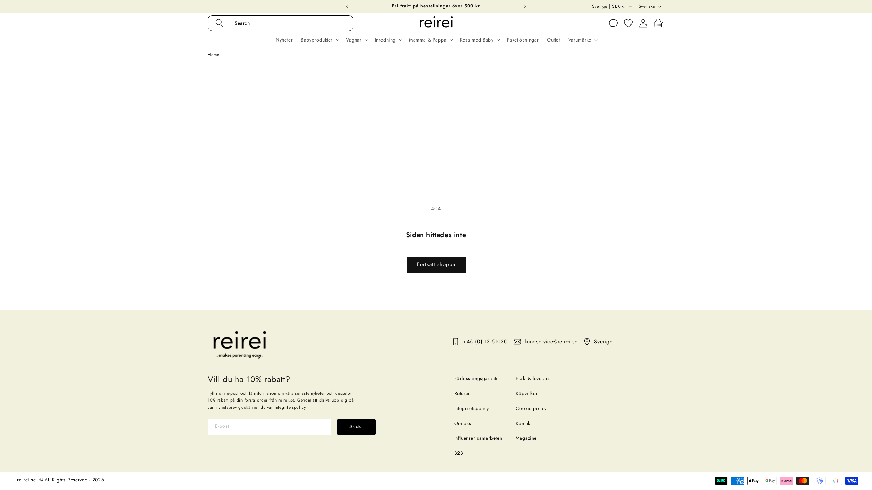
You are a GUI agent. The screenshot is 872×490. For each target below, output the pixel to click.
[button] (287, 23)
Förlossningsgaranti (476, 378)
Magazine (526, 438)
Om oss (462, 423)
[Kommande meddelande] (524, 6)
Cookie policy (531, 408)
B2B (458, 453)
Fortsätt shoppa (436, 264)
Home (213, 55)
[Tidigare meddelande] (347, 6)
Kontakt (523, 423)
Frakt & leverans (533, 378)
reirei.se (26, 479)
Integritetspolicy (471, 408)
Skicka (356, 426)
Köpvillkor (527, 393)
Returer (462, 393)
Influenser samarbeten (478, 438)
